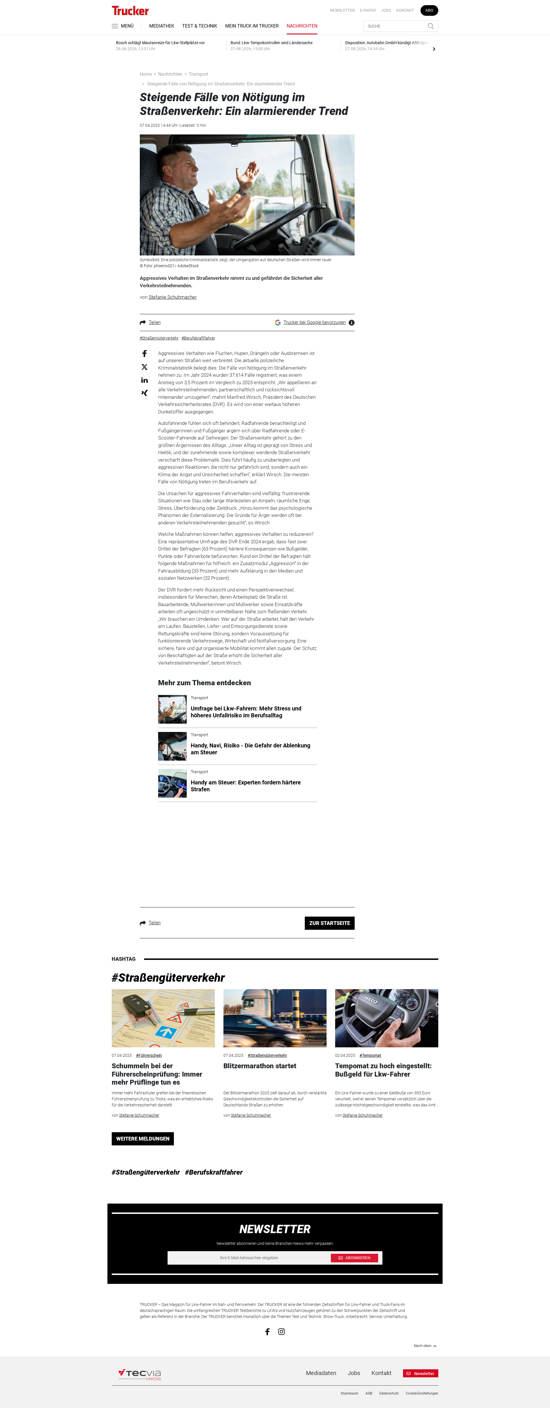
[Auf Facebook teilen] (144, 353)
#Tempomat (370, 1055)
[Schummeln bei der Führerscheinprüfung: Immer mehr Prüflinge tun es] (163, 1018)
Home (146, 74)
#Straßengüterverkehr (168, 978)
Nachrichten (302, 26)
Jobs (386, 10)
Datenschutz (389, 1393)
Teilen (155, 322)
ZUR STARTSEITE (329, 923)
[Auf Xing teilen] (144, 392)
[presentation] (434, 48)
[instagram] (281, 1331)
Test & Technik (199, 26)
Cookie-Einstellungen (422, 1393)
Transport (198, 74)
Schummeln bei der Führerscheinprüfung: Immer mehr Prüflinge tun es (157, 1074)
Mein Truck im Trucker (252, 26)
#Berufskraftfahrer (214, 1172)
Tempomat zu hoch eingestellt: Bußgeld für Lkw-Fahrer (383, 1070)
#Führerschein (149, 1055)
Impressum (349, 1393)
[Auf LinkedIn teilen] (144, 380)
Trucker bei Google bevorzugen (315, 322)
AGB (369, 1393)
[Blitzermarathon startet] (275, 1018)
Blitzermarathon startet (259, 1066)
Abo (429, 10)
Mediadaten (321, 1373)
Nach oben (422, 1346)
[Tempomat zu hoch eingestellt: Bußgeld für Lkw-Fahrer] (386, 1018)
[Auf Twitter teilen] (145, 367)
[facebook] (267, 1331)
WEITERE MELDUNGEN (143, 1139)
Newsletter (342, 10)
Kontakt (405, 10)
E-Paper (368, 10)
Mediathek (161, 26)
